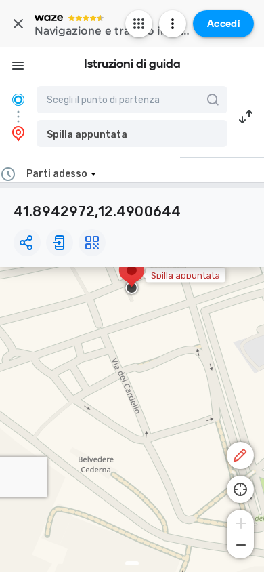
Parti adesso (56, 174)
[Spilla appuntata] (131, 277)
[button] (132, 133)
